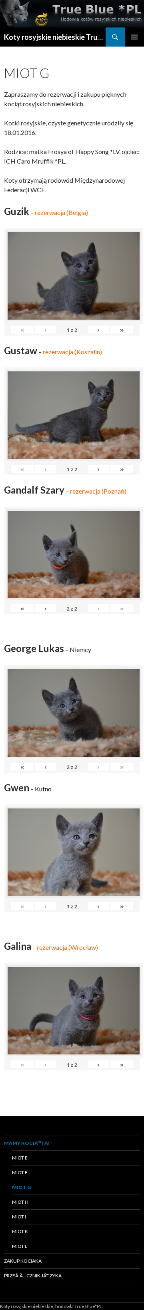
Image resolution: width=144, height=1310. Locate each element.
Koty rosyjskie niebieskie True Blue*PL (55, 37)
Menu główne (134, 37)
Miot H (20, 1202)
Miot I (19, 1217)
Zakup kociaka (23, 1261)
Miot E (20, 1158)
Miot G (21, 1187)
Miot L (19, 1246)
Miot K (20, 1231)
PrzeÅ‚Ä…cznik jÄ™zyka (33, 1276)
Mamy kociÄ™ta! (27, 1143)
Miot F (20, 1172)
